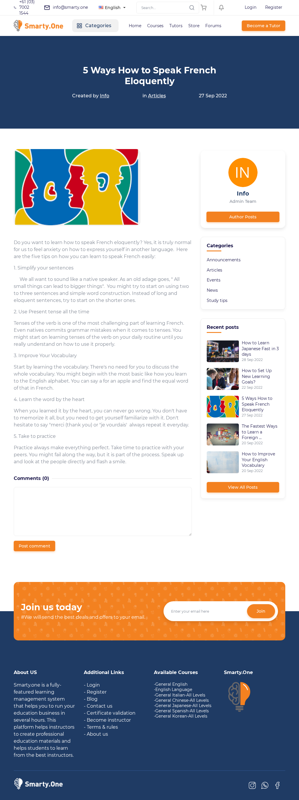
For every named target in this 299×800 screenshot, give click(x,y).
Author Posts (242, 217)
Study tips (217, 300)
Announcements (224, 259)
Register (273, 7)
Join (261, 611)
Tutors (175, 25)
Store (193, 25)
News (212, 290)
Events (213, 280)
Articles (157, 96)
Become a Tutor (263, 25)
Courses (155, 25)
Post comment (34, 546)
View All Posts (243, 487)
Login (250, 7)
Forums (213, 25)
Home (135, 25)
